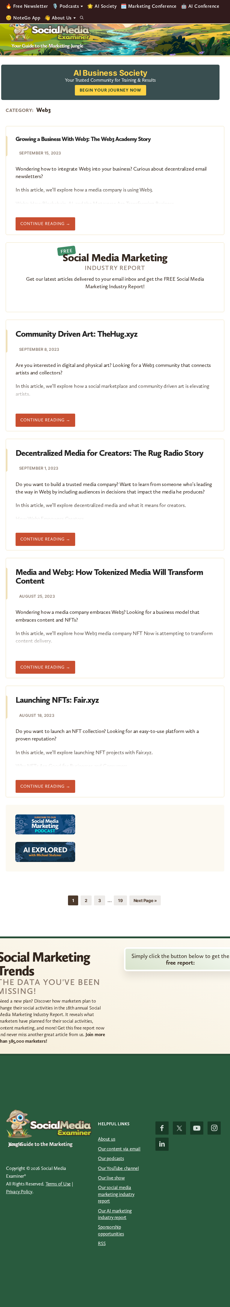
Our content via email (119, 1149)
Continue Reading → (47, 225)
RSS (101, 1243)
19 (122, 900)
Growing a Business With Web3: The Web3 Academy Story (83, 138)
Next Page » (145, 901)
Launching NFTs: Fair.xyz (57, 700)
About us (106, 1139)
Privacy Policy (19, 1191)
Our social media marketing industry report (116, 1194)
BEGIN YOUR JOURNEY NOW (110, 90)
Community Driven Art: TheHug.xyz (76, 334)
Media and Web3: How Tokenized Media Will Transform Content (109, 576)
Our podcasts (111, 1158)
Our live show (111, 1178)
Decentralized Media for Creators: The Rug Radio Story (109, 453)
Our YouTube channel (118, 1168)
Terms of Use (58, 1184)
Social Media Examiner (49, 28)
